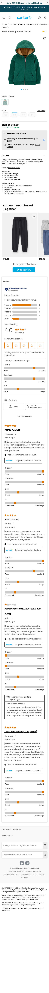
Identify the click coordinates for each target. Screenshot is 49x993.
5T (32, 115)
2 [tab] (23, 89)
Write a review (24, 270)
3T (14, 115)
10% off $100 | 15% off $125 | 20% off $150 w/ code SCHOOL (24, 8)
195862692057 (14, 168)
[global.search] (45, 855)
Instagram (27, 863)
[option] (20, 236)
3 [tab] (25, 89)
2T (6, 115)
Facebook (22, 863)
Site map (24, 877)
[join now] (45, 845)
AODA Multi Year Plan (11, 874)
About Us (6, 835)
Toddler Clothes (16, 24)
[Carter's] (24, 18)
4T (23, 115)
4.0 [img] (45, 31)
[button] (24, 62)
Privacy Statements (33, 871)
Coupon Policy (26, 874)
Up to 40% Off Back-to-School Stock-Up (24, 3)
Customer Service (10, 829)
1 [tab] (21, 89)
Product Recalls (38, 874)
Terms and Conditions (16, 871)
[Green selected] (5, 102)
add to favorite (44, 38)
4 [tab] (27, 89)
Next (47, 2)
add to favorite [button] (33, 216)
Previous (2, 2)
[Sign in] (39, 18)
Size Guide (41, 111)
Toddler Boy (31, 24)
